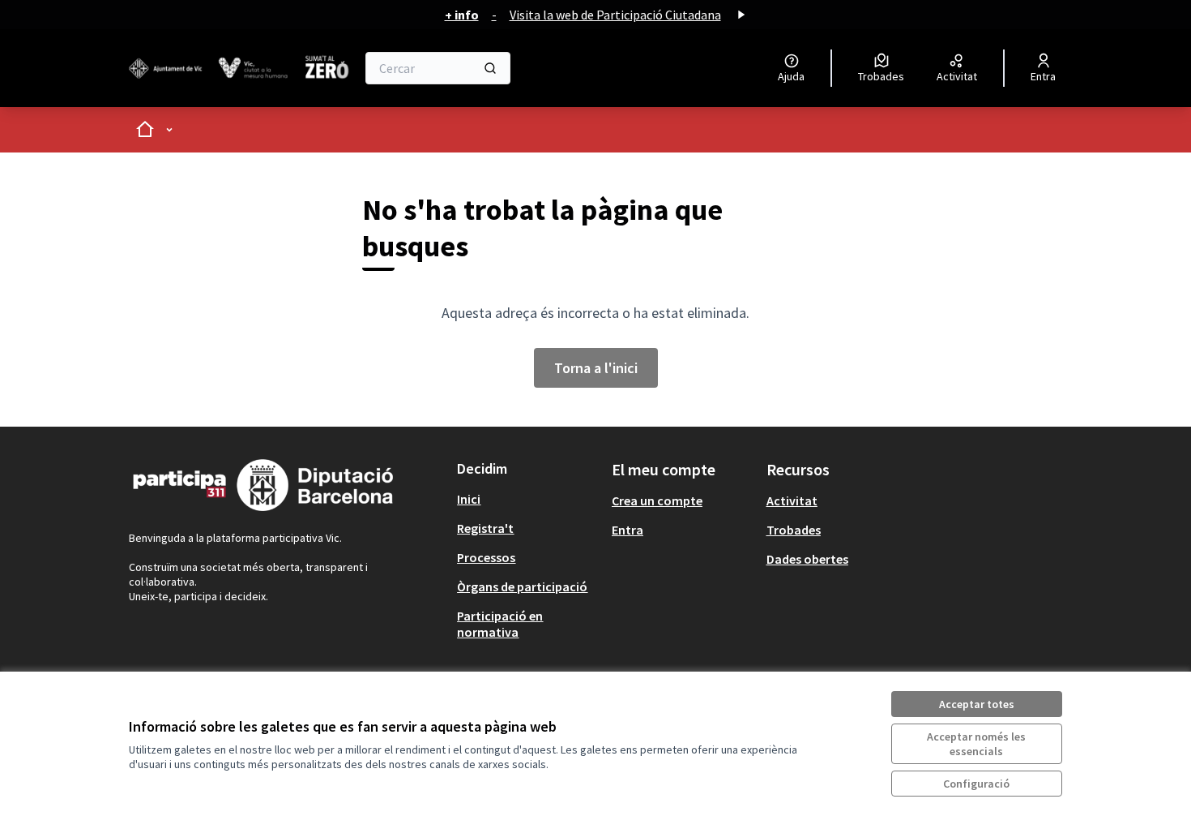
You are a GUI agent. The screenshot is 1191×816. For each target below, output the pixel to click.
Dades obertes (807, 559)
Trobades (793, 530)
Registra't (485, 528)
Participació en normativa (500, 624)
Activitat (791, 500)
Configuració (976, 783)
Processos (486, 557)
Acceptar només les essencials (976, 743)
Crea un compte (657, 500)
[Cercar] (490, 68)
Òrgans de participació (522, 586)
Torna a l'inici (596, 368)
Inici (468, 499)
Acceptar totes (976, 704)
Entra (627, 530)
